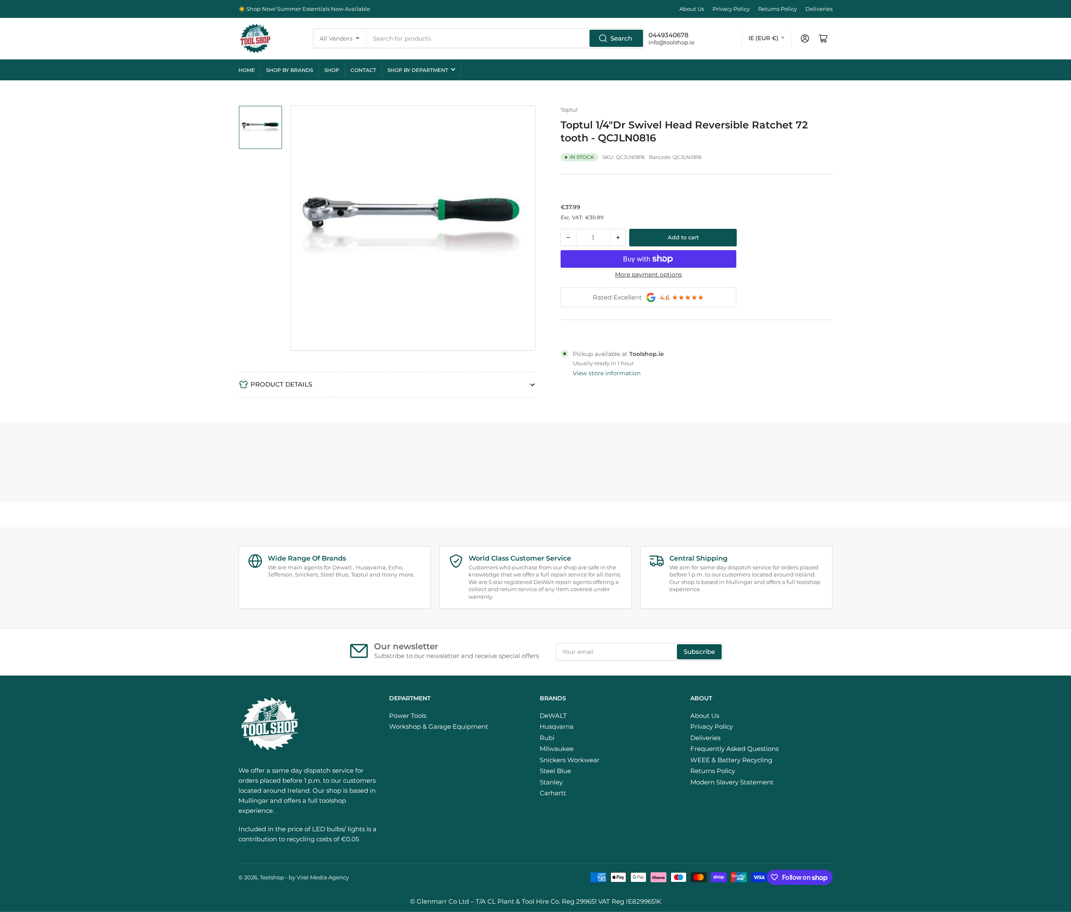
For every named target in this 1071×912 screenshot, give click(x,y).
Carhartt (553, 793)
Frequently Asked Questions (734, 749)
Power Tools (407, 716)
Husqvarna (557, 726)
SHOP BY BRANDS (289, 70)
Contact (363, 70)
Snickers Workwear (570, 760)
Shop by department (417, 70)
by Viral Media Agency (319, 877)
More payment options (648, 274)
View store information (607, 373)
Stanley (551, 782)
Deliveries (819, 8)
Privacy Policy (731, 8)
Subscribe (699, 652)
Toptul (569, 109)
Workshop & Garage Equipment (438, 726)
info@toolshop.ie (671, 42)
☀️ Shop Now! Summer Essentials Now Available (304, 8)
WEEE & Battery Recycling (731, 760)
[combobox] (505, 38)
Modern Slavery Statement (732, 782)
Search (621, 38)
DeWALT (553, 716)
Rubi (547, 738)
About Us (691, 8)
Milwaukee (557, 749)
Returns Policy (777, 8)
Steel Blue (555, 771)
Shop (331, 70)
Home (246, 70)
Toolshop (272, 877)
